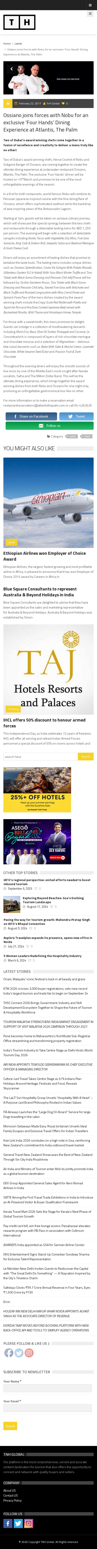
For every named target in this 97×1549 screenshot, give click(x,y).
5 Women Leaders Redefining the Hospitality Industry (42, 956)
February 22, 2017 (30, 103)
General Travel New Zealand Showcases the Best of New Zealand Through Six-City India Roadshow (47, 1157)
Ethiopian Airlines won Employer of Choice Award (44, 556)
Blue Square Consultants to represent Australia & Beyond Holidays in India (40, 591)
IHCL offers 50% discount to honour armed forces (44, 722)
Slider (87, 436)
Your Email (12, 1401)
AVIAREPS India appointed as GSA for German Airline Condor (44, 1244)
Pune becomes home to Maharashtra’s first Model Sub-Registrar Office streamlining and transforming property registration (46, 1038)
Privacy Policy (12, 1500)
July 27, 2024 (16, 946)
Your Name (12, 1381)
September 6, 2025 (20, 888)
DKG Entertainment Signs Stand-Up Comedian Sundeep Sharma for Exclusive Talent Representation (46, 1256)
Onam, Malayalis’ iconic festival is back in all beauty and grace (44, 979)
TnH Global (53, 103)
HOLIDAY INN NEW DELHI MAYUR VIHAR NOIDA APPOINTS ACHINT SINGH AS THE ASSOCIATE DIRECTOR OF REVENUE (46, 1313)
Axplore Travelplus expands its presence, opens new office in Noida (48, 940)
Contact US (10, 1495)
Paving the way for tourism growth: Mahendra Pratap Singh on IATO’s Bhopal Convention (47, 922)
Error (6, 1301)
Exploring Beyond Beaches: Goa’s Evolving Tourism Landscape (53, 900)
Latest (18, 43)
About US (9, 1490)
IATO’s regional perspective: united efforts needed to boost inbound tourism (47, 882)
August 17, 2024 (37, 906)
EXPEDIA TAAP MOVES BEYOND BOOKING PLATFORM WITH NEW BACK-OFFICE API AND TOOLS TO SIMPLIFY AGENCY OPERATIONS (46, 1328)
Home (7, 43)
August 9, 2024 (17, 928)
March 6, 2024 (17, 960)
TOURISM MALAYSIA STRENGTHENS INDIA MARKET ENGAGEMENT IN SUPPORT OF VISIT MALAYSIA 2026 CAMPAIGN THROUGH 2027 (48, 1024)
